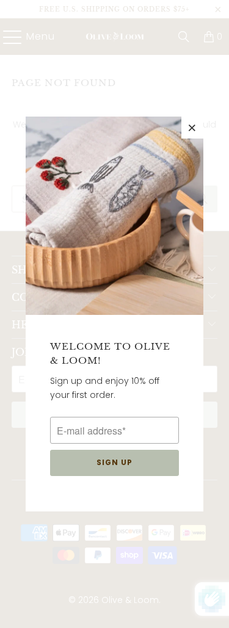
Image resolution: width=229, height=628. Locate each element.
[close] (192, 128)
